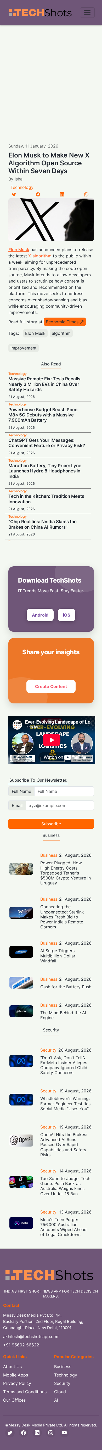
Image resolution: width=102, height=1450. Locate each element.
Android (40, 615)
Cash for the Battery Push (65, 986)
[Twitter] (13, 194)
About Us (12, 1366)
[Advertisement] (51, 79)
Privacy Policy (17, 1383)
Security (48, 1050)
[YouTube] (64, 1432)
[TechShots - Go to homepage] (40, 12)
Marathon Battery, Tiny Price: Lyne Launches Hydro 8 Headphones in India (44, 471)
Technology (21, 187)
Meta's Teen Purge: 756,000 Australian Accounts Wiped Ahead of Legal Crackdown (63, 1227)
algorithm (42, 255)
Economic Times (62, 321)
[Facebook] (37, 194)
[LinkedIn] (61, 194)
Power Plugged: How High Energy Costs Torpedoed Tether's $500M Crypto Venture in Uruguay (65, 872)
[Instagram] (50, 1432)
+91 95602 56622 (21, 1344)
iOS (66, 615)
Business (48, 855)
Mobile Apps (15, 1375)
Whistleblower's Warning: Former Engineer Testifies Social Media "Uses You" (65, 1103)
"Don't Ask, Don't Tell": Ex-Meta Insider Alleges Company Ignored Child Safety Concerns (63, 1065)
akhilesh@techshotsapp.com (31, 1336)
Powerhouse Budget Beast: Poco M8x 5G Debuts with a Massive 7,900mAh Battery (42, 415)
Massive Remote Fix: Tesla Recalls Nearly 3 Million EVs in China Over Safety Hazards (44, 384)
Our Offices (14, 1400)
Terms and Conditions (25, 1391)
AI (56, 1400)
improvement (23, 348)
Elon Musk (18, 249)
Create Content (51, 686)
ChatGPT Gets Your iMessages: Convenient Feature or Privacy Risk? (46, 443)
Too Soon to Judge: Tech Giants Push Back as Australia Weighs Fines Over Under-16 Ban (65, 1186)
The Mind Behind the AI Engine (63, 1015)
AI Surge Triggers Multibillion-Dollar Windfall (57, 955)
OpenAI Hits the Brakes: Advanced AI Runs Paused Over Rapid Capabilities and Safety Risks (63, 1144)
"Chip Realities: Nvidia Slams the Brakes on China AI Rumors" (42, 524)
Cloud (60, 1391)
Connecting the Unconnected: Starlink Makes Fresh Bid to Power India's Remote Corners (62, 916)
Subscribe (51, 823)
